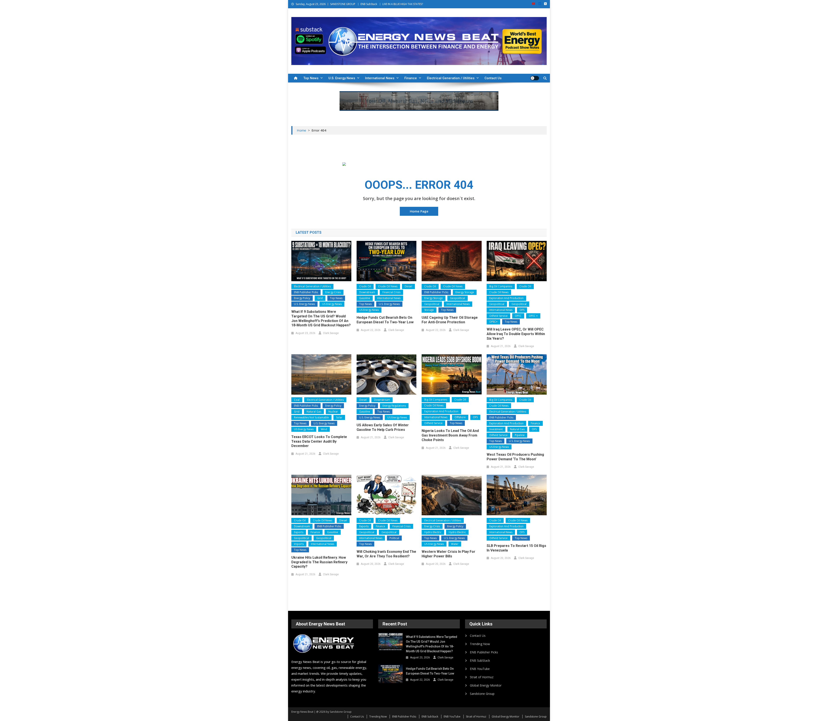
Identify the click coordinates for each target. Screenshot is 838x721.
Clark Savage (331, 333)
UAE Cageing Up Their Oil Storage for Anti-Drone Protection (450, 319)
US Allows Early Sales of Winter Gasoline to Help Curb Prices (383, 427)
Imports (299, 544)
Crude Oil (365, 286)
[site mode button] (534, 78)
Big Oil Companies (500, 286)
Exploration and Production (506, 298)
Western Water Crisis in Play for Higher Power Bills (448, 554)
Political (394, 538)
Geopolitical (457, 298)
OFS (522, 310)
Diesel (408, 286)
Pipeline (520, 435)
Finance (410, 78)
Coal (297, 400)
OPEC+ (493, 322)
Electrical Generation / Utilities (450, 78)
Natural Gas (314, 411)
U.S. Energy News (341, 78)
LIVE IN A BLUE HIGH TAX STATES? (402, 4)
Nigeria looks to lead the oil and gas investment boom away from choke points (450, 435)
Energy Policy (302, 298)
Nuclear (333, 411)
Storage (429, 310)
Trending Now (480, 644)
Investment (496, 429)
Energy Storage (464, 292)
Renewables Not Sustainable (311, 417)
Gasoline (364, 298)
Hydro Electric (432, 532)
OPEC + (533, 316)
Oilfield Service (498, 316)
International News (379, 78)
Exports (298, 532)
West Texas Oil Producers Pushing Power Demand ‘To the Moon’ (515, 456)
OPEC (518, 316)
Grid (320, 298)
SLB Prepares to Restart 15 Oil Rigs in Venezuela (516, 548)
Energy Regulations (394, 406)
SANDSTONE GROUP (342, 4)
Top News (310, 78)
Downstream (367, 292)
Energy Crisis (333, 292)
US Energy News (332, 304)
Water (454, 544)
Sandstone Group (482, 694)
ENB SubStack (369, 4)
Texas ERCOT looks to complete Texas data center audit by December (319, 441)
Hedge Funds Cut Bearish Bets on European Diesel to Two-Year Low (385, 319)
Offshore (460, 417)
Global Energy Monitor (485, 685)
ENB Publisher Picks (306, 292)
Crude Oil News (387, 286)
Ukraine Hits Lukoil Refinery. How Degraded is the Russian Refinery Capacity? (319, 562)
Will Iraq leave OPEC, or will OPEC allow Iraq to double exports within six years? (516, 334)
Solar (339, 417)
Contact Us (492, 78)
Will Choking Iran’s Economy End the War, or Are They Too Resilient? (386, 554)
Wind (324, 429)
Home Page (419, 211)
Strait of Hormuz (481, 677)
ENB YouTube (480, 669)
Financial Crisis (391, 292)
